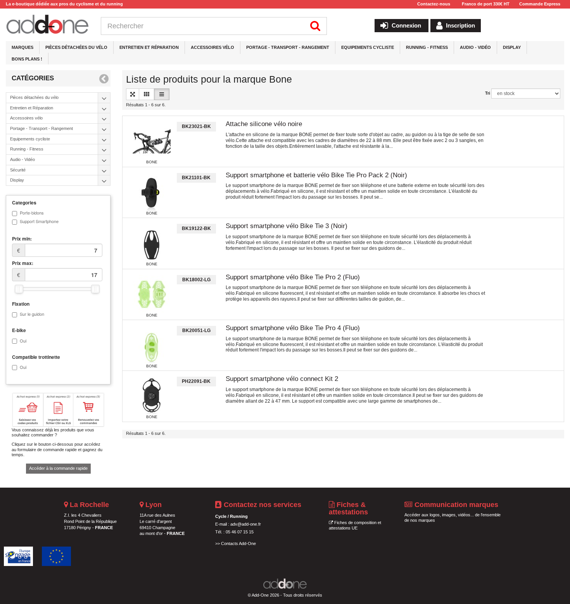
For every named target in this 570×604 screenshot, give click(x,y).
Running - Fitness (427, 47)
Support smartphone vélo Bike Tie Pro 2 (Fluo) (293, 277)
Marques (22, 47)
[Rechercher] (315, 26)
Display (512, 47)
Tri (487, 93)
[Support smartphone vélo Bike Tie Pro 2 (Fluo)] (151, 294)
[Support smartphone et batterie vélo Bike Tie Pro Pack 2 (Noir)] (151, 192)
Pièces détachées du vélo (76, 47)
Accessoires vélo (212, 47)
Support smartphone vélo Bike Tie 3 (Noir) (286, 226)
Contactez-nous (433, 4)
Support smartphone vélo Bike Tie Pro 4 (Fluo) (293, 328)
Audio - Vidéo (475, 47)
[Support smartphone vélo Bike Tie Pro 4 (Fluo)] (151, 345)
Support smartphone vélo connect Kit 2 (282, 378)
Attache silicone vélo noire (264, 124)
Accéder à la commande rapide (58, 468)
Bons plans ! (27, 59)
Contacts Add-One (238, 543)
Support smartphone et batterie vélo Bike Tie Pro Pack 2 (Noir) (316, 175)
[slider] (19, 289)
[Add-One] (47, 24)
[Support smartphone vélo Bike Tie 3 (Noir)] (151, 243)
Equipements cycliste (367, 47)
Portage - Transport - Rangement (287, 47)
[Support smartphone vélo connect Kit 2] (151, 396)
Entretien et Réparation (149, 47)
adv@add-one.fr (245, 524)
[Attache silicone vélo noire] (151, 141)
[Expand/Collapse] (104, 97)
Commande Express (539, 4)
